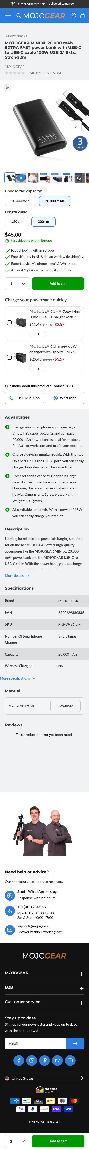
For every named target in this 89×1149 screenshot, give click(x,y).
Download (65, 706)
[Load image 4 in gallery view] (56, 178)
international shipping (54, 4)
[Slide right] (76, 126)
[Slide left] (13, 126)
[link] (20, 323)
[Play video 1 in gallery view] (21, 178)
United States (23, 1078)
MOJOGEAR (51, 1122)
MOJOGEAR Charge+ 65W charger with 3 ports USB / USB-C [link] (53, 349)
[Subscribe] (75, 1043)
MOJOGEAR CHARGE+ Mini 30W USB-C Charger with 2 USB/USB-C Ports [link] (54, 314)
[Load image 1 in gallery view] (10, 178)
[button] (9, 15)
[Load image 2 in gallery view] (33, 178)
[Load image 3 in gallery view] (45, 178)
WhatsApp (68, 398)
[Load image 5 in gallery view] (68, 178)
